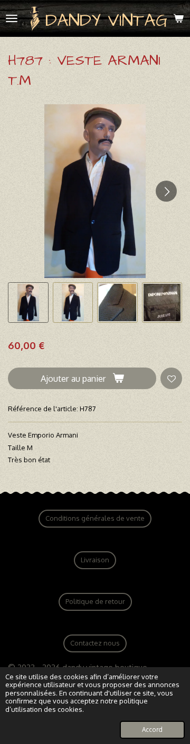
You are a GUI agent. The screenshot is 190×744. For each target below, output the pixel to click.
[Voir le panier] (178, 18)
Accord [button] (152, 729)
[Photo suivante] (166, 191)
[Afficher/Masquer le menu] (11, 18)
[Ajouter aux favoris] (171, 378)
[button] (28, 302)
